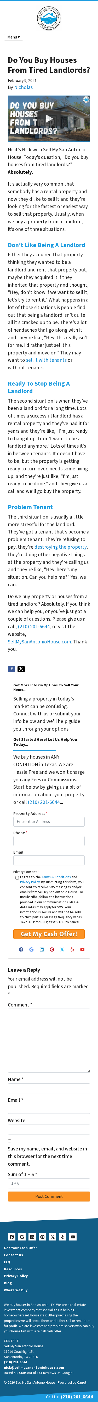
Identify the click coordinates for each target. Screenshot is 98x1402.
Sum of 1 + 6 (22, 1174)
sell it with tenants (46, 360)
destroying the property (60, 547)
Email (18, 852)
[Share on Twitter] (21, 669)
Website (16, 1120)
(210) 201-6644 (34, 626)
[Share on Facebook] (11, 669)
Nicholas (23, 87)
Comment (20, 1005)
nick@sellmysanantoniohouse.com (34, 1367)
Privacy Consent (26, 872)
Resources (13, 1269)
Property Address (30, 813)
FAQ (7, 1262)
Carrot (81, 1382)
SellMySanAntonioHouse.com (39, 642)
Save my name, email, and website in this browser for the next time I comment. (47, 1156)
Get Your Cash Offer (20, 1247)
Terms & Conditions (56, 877)
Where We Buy (15, 1290)
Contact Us (13, 1255)
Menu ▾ (13, 37)
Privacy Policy (29, 882)
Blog (8, 1283)
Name (16, 1079)
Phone (20, 833)
